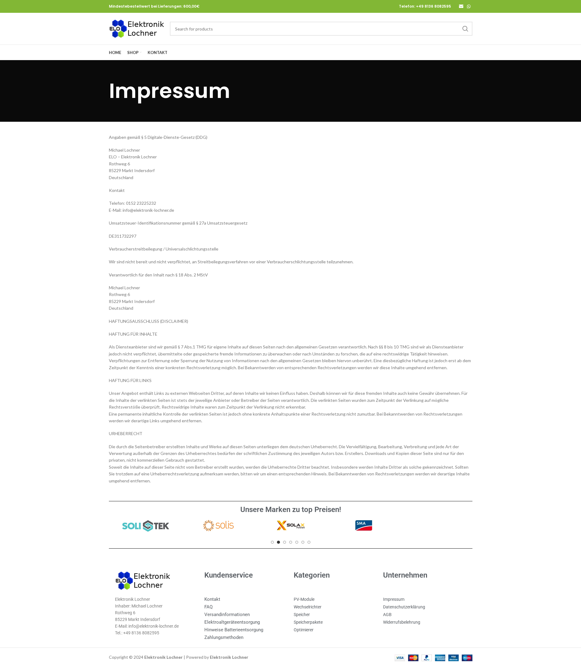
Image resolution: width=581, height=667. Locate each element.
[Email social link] (461, 6)
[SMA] (363, 525)
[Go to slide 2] (278, 542)
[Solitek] (145, 525)
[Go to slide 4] (290, 542)
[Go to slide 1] (272, 542)
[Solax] (290, 525)
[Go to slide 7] (308, 542)
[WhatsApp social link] (468, 6)
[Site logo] (136, 28)
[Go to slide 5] (296, 542)
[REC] (436, 525)
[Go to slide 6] (302, 542)
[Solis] (217, 525)
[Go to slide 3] (284, 542)
